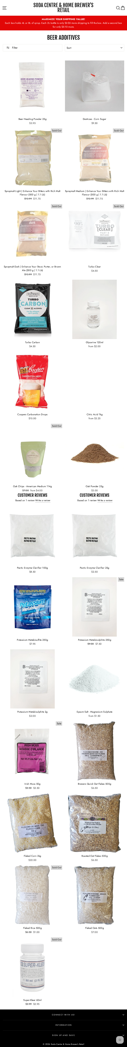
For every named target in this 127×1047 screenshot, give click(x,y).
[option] (63, 23)
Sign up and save (63, 1035)
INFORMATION (63, 1025)
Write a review (42, 500)
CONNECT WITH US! (63, 1014)
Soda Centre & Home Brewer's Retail (63, 8)
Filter (14, 48)
